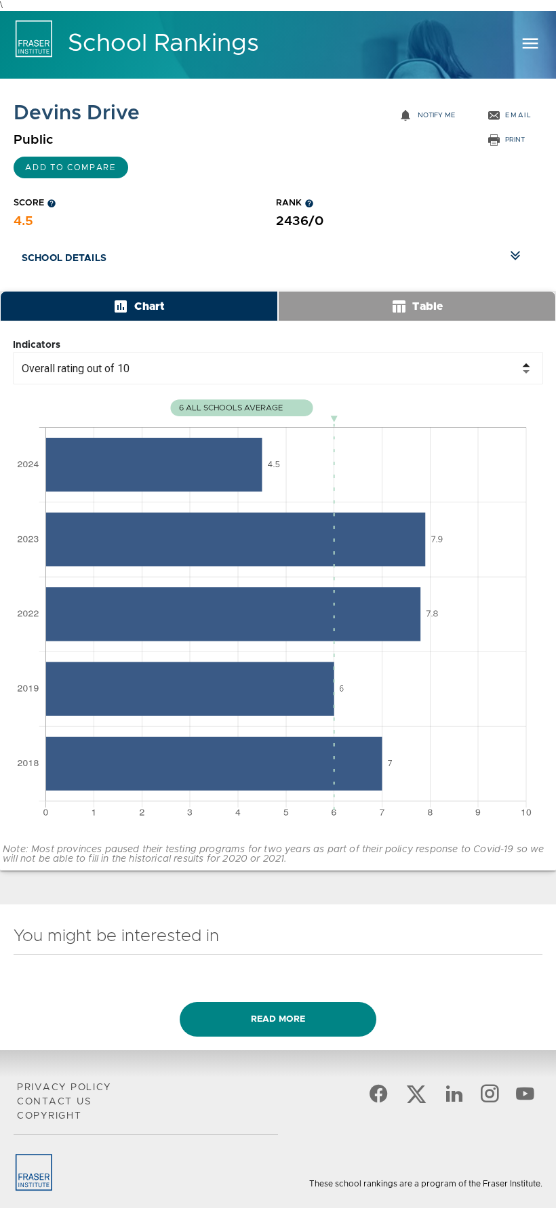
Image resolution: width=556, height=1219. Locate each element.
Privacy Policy (64, 1087)
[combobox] (278, 368)
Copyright (49, 1116)
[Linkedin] (454, 1099)
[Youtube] (524, 1099)
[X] (416, 1099)
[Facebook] (378, 1099)
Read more (278, 1019)
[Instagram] (489, 1099)
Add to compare (71, 167)
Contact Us (54, 1101)
